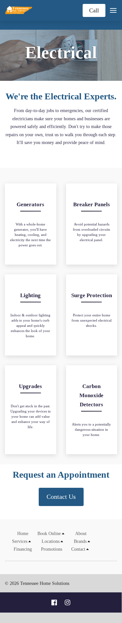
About (81, 533)
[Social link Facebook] (54, 602)
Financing (23, 549)
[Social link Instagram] (67, 602)
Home (22, 533)
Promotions (51, 549)
